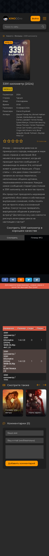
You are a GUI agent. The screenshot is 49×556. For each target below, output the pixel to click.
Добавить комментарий (21, 463)
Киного (9, 36)
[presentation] (38, 384)
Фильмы (18, 36)
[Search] (42, 26)
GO (15, 18)
